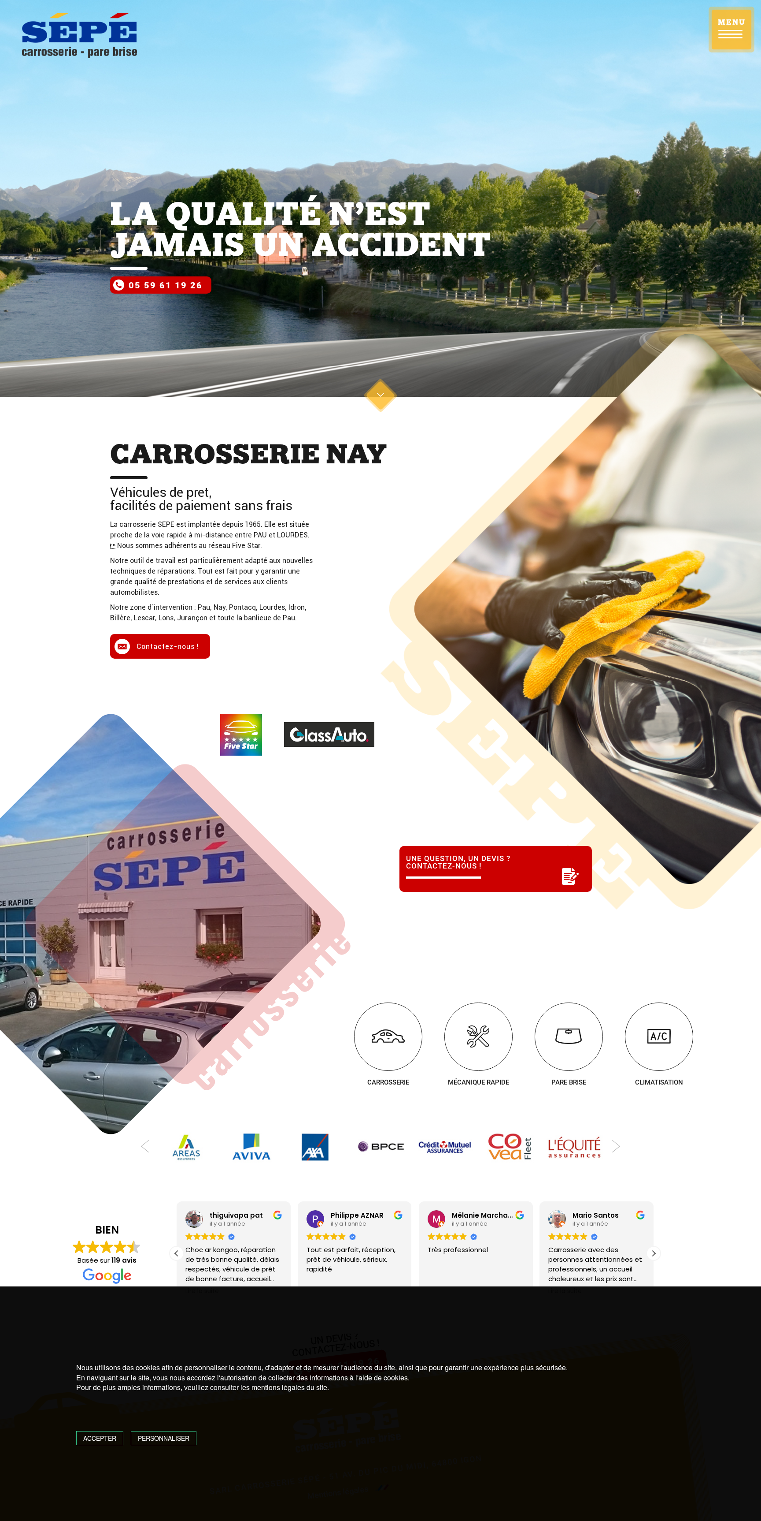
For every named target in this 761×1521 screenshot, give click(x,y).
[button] (653, 1253)
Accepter (99, 1438)
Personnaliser (163, 1438)
